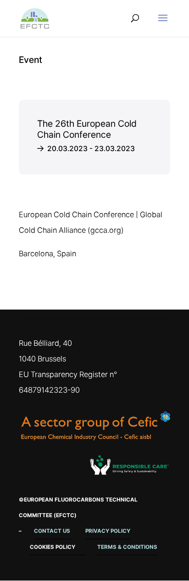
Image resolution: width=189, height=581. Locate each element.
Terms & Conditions (127, 547)
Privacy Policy (107, 531)
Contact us (53, 531)
